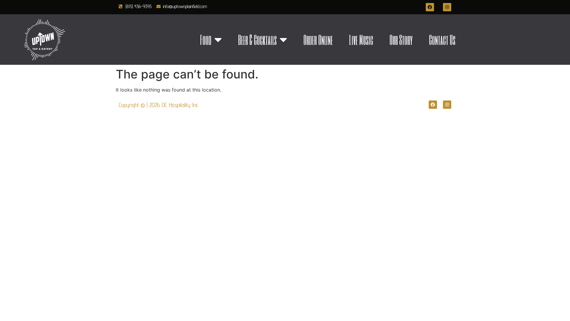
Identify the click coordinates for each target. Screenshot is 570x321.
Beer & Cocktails (257, 39)
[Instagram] (447, 7)
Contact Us (442, 39)
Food (205, 39)
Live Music (361, 39)
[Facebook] (430, 7)
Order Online (318, 39)
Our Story (401, 39)
